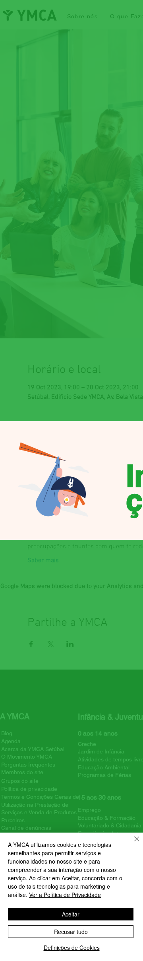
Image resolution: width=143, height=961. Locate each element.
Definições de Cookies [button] (72, 947)
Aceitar (70, 914)
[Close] (131, 843)
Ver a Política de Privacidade (65, 895)
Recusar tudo (71, 932)
